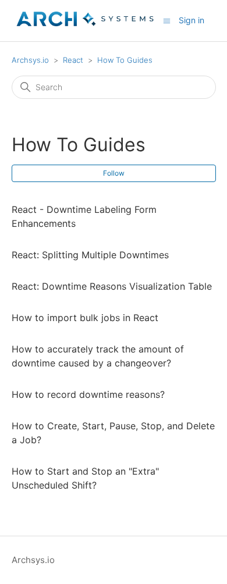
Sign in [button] (191, 20)
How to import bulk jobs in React (85, 317)
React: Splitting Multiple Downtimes (90, 255)
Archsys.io (30, 60)
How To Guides (124, 60)
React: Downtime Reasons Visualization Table (112, 286)
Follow (114, 173)
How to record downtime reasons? (88, 394)
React (73, 60)
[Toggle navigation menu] (167, 20)
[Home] (85, 26)
